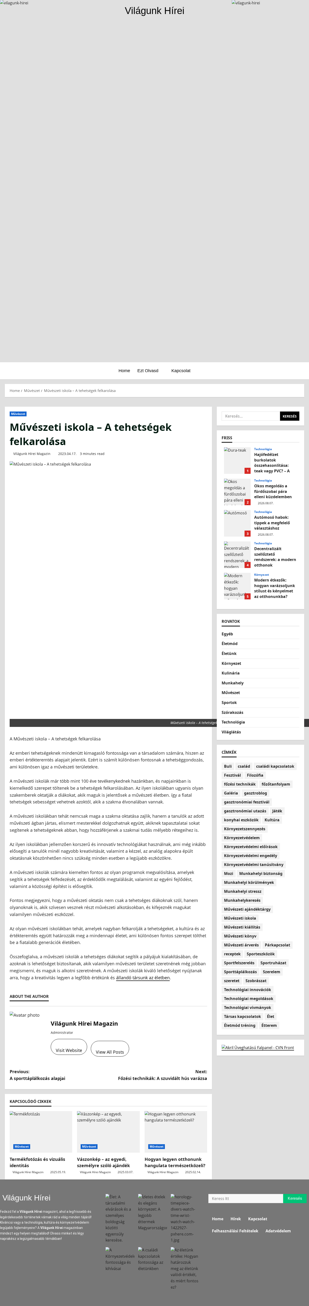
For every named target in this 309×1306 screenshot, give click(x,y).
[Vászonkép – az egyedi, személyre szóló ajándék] (108, 1132)
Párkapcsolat (277, 945)
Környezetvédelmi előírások (251, 846)
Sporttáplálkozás (240, 971)
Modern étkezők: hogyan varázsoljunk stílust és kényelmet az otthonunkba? (237, 586)
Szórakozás (232, 712)
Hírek (236, 1218)
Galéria (231, 793)
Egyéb (227, 634)
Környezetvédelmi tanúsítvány (253, 864)
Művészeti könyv (240, 936)
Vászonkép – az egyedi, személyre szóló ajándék (103, 1162)
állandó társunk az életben (143, 977)
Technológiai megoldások (248, 998)
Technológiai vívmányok (247, 1007)
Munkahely (233, 683)
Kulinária (231, 673)
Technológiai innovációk (247, 989)
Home (124, 370)
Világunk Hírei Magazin (31, 453)
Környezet (261, 574)
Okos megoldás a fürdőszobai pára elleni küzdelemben (237, 492)
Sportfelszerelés (239, 962)
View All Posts (110, 1052)
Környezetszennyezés (244, 828)
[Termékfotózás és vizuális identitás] (41, 1132)
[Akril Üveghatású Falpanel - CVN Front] (258, 1047)
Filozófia (255, 775)
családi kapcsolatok (275, 766)
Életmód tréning (239, 1025)
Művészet (18, 414)
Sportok (229, 702)
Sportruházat (273, 962)
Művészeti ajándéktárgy (247, 909)
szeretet (231, 980)
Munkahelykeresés (242, 900)
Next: (162, 1075)
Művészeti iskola (240, 918)
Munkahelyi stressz (242, 891)
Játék (277, 811)
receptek (232, 954)
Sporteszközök (261, 954)
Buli (228, 766)
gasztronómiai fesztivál (246, 802)
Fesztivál (232, 775)
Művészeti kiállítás (242, 927)
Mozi (228, 873)
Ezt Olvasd (147, 370)
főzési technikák (240, 784)
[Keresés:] (251, 416)
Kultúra (272, 820)
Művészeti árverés (241, 945)
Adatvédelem (278, 1231)
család (244, 766)
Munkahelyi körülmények (249, 882)
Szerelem (271, 971)
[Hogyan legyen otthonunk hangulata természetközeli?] (176, 1132)
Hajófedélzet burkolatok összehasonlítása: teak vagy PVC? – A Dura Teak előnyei (237, 460)
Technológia (263, 449)
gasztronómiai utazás (245, 811)
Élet (270, 1016)
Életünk (229, 653)
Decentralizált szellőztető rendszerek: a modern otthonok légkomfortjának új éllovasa (237, 554)
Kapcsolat (180, 370)
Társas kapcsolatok (242, 1016)
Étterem (269, 1025)
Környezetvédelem (242, 837)
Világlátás (231, 732)
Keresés (297, 1197)
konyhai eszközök (241, 820)
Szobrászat (256, 980)
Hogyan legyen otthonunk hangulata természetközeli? (175, 1162)
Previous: (37, 1075)
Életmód (230, 643)
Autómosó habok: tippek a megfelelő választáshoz (237, 523)
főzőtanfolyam (276, 784)
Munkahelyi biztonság (260, 873)
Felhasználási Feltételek (235, 1231)
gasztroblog (255, 793)
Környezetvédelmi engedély (250, 855)
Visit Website (69, 1050)
